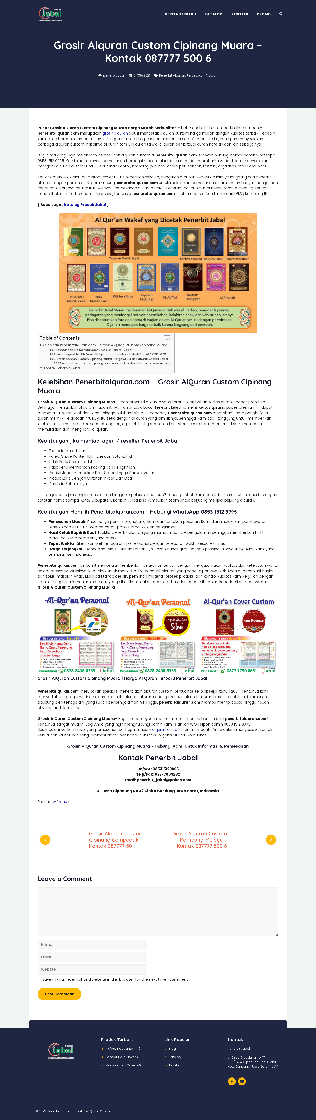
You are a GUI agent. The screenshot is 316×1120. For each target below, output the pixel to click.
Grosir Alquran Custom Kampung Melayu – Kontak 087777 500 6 (199, 839)
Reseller (240, 14)
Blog (172, 1048)
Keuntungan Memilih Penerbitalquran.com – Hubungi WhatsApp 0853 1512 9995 (111, 354)
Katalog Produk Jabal (85, 204)
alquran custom (166, 729)
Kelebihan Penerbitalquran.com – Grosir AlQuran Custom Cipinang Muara (105, 345)
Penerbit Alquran (172, 75)
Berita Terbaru (180, 14)
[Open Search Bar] (281, 14)
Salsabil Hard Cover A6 (123, 1057)
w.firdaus (61, 801)
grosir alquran (115, 133)
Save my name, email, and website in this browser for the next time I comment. (115, 979)
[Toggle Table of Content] (165, 338)
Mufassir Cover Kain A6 (123, 1048)
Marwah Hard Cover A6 (123, 1065)
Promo (264, 14)
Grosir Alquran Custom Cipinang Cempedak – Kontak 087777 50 (116, 839)
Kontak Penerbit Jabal (62, 368)
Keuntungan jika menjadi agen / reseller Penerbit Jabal (94, 350)
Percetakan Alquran (202, 75)
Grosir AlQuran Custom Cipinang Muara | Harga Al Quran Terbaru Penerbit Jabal (112, 359)
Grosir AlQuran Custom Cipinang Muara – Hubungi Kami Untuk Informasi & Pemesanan (116, 363)
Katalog (214, 14)
